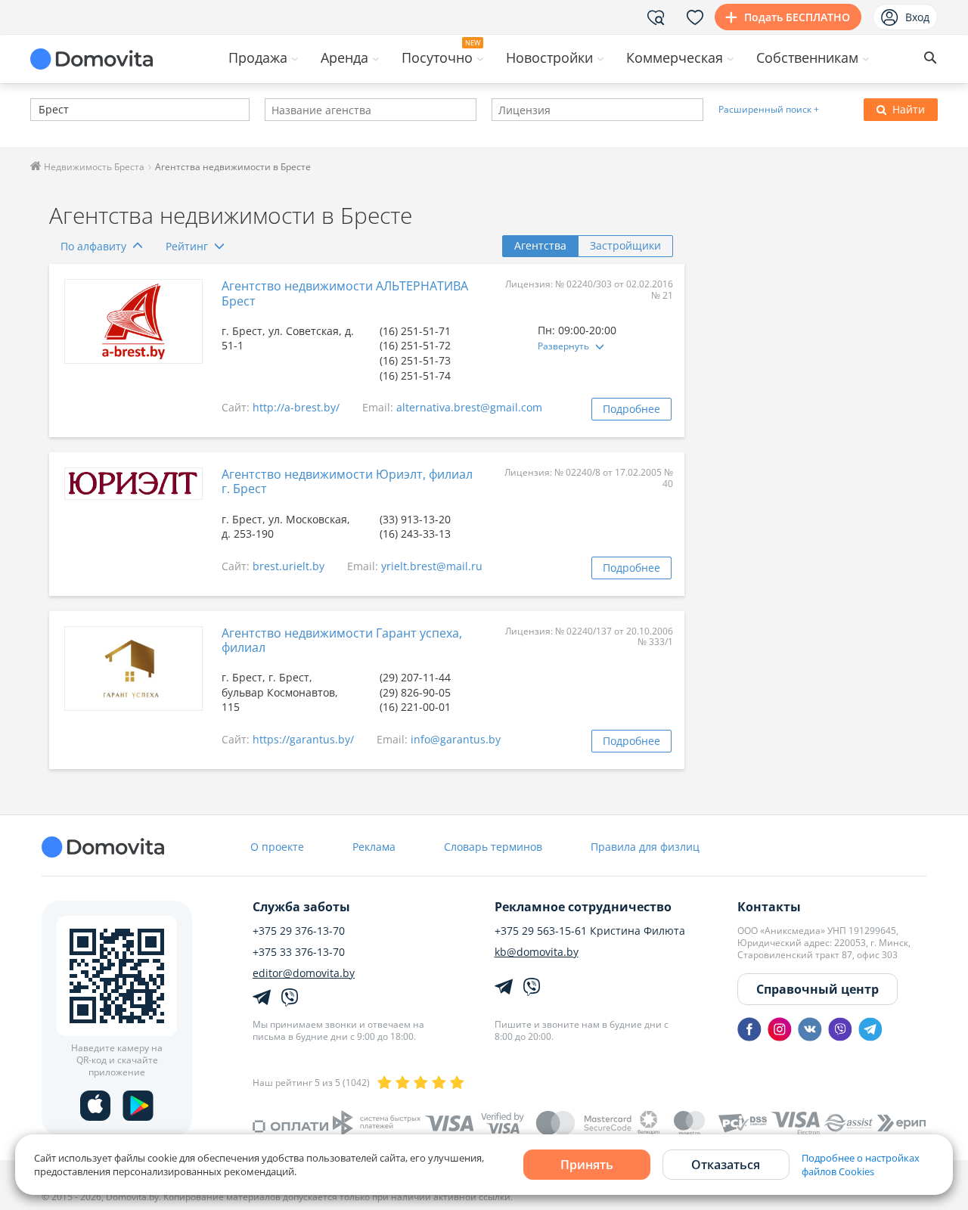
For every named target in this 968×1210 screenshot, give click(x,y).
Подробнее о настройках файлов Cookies (861, 1164)
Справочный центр (817, 989)
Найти (908, 109)
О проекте (277, 846)
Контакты (769, 906)
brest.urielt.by (288, 566)
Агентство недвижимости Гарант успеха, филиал (342, 640)
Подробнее (631, 409)
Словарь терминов (493, 846)
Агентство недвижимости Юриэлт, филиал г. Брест (347, 481)
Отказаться (725, 1164)
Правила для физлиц (645, 846)
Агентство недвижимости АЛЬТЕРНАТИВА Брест (345, 293)
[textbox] (37, 111)
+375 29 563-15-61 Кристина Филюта (590, 931)
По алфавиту (93, 246)
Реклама (374, 846)
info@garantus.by (456, 739)
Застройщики (625, 245)
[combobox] (140, 109)
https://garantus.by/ (303, 739)
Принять (586, 1164)
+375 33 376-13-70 (299, 952)
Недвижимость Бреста (93, 166)
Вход (917, 17)
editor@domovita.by (304, 973)
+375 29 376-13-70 (299, 931)
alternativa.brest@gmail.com (469, 407)
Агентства (540, 245)
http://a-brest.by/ (296, 407)
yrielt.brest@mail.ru (431, 566)
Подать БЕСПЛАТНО (797, 17)
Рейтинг (187, 246)
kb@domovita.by (537, 952)
